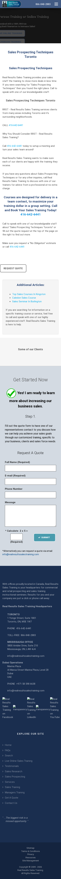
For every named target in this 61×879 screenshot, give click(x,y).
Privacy (30, 854)
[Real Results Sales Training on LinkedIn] (31, 707)
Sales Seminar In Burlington (27, 301)
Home (8, 745)
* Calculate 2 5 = (16, 530)
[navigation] (56, 3)
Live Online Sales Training (18, 760)
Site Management (30, 860)
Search (9, 755)
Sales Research (13, 771)
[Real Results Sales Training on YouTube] (55, 707)
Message (10, 502)
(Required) (16, 541)
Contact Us (11, 803)
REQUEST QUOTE (13, 268)
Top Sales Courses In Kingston (29, 294)
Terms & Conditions (30, 851)
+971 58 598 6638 (25, 683)
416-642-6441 (16, 125)
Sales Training (12, 787)
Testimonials (12, 766)
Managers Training (15, 792)
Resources (31, 857)
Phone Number (13, 488)
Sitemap (30, 848)
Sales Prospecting (15, 776)
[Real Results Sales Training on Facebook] (7, 707)
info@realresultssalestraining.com (20, 554)
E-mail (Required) (15, 475)
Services (10, 782)
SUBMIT (46, 537)
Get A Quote (11, 797)
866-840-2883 (28, 635)
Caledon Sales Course (24, 297)
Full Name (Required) (17, 462)
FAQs (7, 750)
